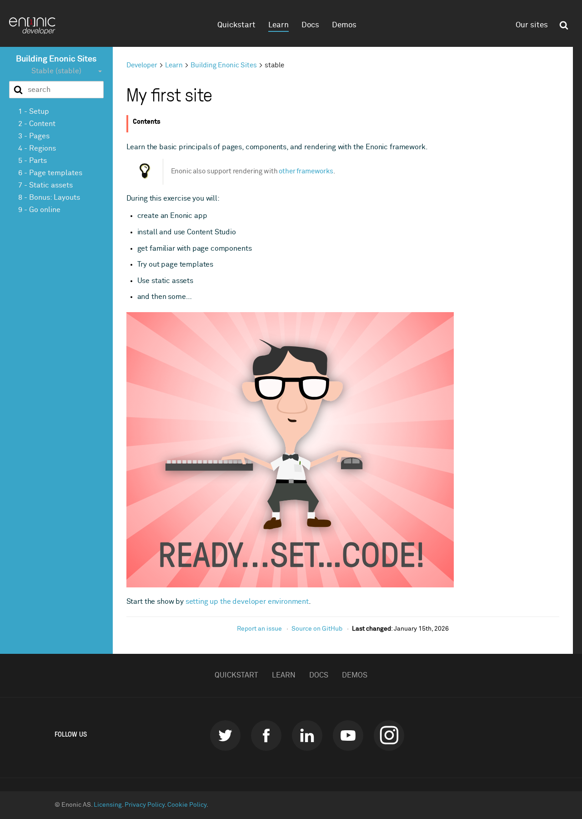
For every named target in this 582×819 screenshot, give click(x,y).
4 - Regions (37, 148)
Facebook (266, 735)
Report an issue (259, 629)
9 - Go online (39, 209)
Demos (344, 25)
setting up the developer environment (247, 601)
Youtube (348, 735)
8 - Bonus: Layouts (49, 197)
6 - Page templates (50, 172)
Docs (310, 25)
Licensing (108, 805)
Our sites (532, 25)
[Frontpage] (36, 25)
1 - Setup (33, 111)
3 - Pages (34, 135)
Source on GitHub (316, 629)
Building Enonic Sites (56, 59)
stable (274, 65)
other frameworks (306, 171)
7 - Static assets (45, 184)
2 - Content (36, 123)
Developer (141, 65)
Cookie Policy (186, 805)
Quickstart (236, 25)
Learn (278, 25)
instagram (389, 735)
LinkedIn (307, 735)
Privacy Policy (145, 805)
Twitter (225, 735)
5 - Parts (32, 160)
